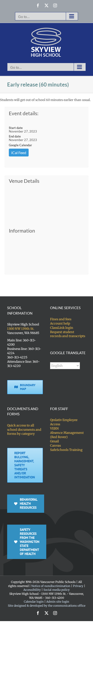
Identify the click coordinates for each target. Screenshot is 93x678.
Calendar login (34, 601)
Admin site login (57, 601)
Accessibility (32, 589)
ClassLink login (61, 328)
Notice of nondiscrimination (50, 586)
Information (22, 231)
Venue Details (24, 181)
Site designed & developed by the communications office (46, 605)
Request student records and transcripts (67, 334)
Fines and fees (60, 319)
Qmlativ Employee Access (64, 422)
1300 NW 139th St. (20, 329)
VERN (54, 428)
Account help (60, 323)
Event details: (23, 113)
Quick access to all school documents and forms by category (24, 429)
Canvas (55, 446)
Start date (16, 128)
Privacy (78, 586)
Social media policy (56, 589)
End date (15, 136)
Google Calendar (20, 145)
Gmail (54, 441)
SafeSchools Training (66, 450)
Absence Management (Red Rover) (67, 435)
